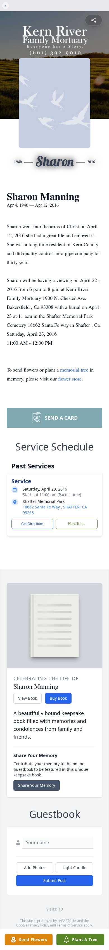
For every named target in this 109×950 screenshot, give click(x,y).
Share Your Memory (36, 785)
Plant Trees (76, 523)
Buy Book (58, 698)
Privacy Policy (38, 925)
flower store (70, 378)
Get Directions (32, 523)
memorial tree (74, 369)
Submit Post (54, 880)
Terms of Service (70, 925)
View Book (27, 698)
